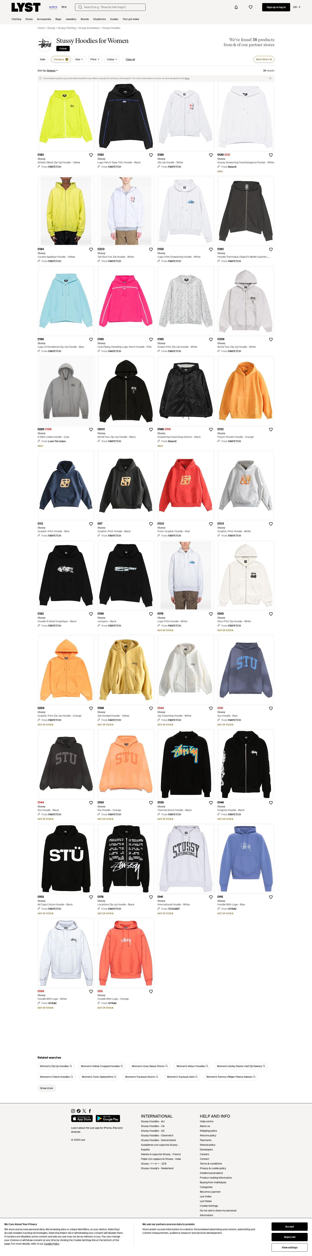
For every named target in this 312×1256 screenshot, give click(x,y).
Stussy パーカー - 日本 (154, 1163)
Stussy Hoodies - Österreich (157, 1135)
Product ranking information (216, 1177)
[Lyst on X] (84, 1112)
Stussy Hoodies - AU (152, 1121)
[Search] (80, 7)
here (187, 78)
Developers (206, 1149)
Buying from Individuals (213, 1182)
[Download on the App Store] (82, 1119)
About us (205, 1126)
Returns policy (208, 1135)
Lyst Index (205, 1196)
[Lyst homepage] (26, 7)
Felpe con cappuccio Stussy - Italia (161, 1159)
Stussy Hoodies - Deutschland (158, 1140)
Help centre (206, 1121)
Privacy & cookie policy (213, 1168)
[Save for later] (91, 155)
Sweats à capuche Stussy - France (161, 1154)
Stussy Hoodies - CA (152, 1126)
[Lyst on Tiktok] (79, 1112)
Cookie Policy (51, 1243)
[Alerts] (236, 7)
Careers (204, 1154)
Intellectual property (211, 1173)
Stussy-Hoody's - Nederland (157, 1168)
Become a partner (210, 1191)
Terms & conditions (211, 1163)
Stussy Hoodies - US (152, 1130)
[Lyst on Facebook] (90, 1112)
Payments (205, 1140)
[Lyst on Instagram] (73, 1112)
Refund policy (207, 1144)
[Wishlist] (250, 7)
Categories (206, 1187)
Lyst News (206, 1201)
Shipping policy (208, 1130)
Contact (204, 1159)
